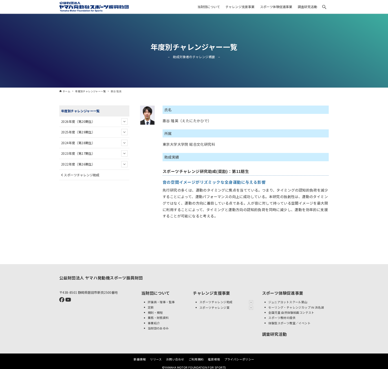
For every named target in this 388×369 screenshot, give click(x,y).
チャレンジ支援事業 (211, 293)
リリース (156, 359)
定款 (151, 307)
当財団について (155, 293)
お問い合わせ (175, 359)
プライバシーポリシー (239, 359)
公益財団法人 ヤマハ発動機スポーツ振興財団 (101, 278)
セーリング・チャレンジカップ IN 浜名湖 (296, 307)
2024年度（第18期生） (78, 142)
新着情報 (140, 359)
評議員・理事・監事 (161, 302)
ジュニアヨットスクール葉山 (287, 302)
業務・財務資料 (158, 318)
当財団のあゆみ (158, 328)
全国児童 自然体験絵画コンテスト (291, 312)
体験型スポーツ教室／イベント (289, 323)
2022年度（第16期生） (78, 164)
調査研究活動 (274, 334)
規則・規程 (155, 312)
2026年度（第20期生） (78, 121)
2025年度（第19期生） (78, 132)
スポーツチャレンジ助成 (81, 174)
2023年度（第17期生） (78, 153)
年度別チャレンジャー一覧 (194, 47)
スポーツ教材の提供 (281, 318)
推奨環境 (214, 359)
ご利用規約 (196, 359)
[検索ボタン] (324, 6)
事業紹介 (154, 323)
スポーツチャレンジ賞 (214, 307)
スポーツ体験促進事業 (282, 293)
